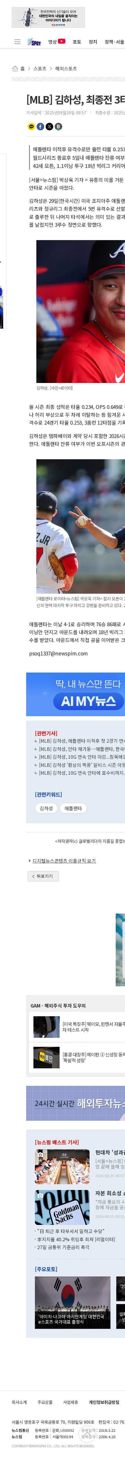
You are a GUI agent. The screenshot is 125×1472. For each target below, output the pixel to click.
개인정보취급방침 (104, 1402)
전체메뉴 (17, 41)
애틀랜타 (73, 808)
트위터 (49, 126)
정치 (93, 41)
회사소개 (19, 1402)
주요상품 (45, 1402)
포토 (77, 41)
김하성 (46, 808)
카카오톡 (31, 126)
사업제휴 (70, 1402)
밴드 (58, 126)
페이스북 (40, 126)
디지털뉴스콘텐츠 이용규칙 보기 (64, 860)
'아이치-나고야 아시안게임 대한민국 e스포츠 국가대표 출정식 (71, 1319)
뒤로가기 (45, 876)
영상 (52, 41)
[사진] (62, 1166)
